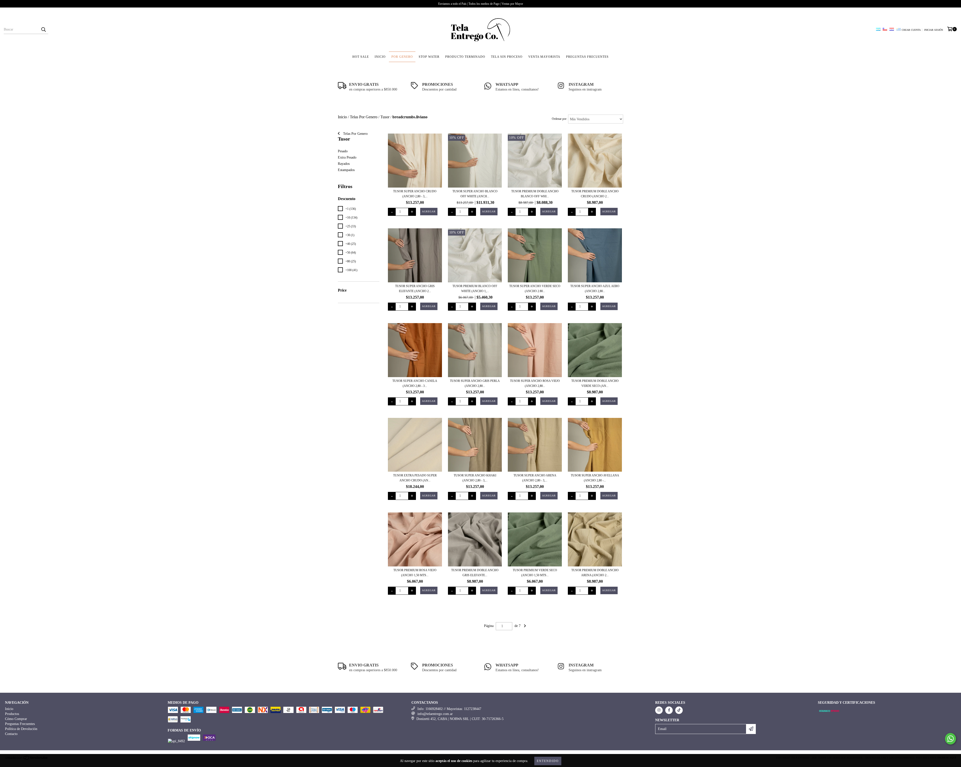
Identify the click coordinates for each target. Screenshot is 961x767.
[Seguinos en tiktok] (679, 710)
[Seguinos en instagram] (659, 710)
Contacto (11, 734)
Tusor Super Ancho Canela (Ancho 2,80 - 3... (414, 383)
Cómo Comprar (16, 719)
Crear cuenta (911, 30)
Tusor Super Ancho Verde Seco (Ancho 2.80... (534, 288)
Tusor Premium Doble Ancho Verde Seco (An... (595, 383)
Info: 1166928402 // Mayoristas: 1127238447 (449, 709)
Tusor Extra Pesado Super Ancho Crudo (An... (415, 478)
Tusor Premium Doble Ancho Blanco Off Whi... (535, 194)
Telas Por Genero (363, 117)
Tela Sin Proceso (507, 57)
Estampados (346, 170)
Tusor (384, 117)
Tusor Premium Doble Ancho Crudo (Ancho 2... (595, 194)
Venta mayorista (544, 57)
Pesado (343, 151)
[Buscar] (43, 29)
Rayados (344, 164)
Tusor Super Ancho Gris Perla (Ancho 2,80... (475, 383)
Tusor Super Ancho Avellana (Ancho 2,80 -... (595, 478)
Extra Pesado (347, 157)
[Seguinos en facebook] (669, 710)
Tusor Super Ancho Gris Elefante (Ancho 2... (415, 288)
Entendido (548, 761)
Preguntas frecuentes (587, 57)
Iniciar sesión (933, 30)
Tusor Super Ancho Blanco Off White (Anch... (475, 194)
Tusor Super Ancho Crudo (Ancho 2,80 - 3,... (414, 194)
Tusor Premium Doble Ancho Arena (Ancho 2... (595, 572)
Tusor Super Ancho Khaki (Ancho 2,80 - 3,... (475, 478)
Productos (12, 714)
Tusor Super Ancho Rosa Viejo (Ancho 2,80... (535, 383)
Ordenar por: (559, 119)
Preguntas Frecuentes (20, 724)
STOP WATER (429, 57)
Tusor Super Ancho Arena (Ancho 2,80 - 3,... (535, 478)
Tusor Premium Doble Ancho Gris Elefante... (475, 572)
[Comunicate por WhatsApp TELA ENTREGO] (950, 738)
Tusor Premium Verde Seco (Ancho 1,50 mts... (535, 572)
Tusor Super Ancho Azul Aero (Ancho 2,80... (594, 288)
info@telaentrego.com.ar (435, 714)
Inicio (380, 57)
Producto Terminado (465, 57)
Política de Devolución (21, 729)
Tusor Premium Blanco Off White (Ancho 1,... (474, 288)
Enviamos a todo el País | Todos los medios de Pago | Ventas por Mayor (480, 4)
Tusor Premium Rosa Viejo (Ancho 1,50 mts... (414, 572)
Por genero (402, 57)
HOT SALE (360, 57)
